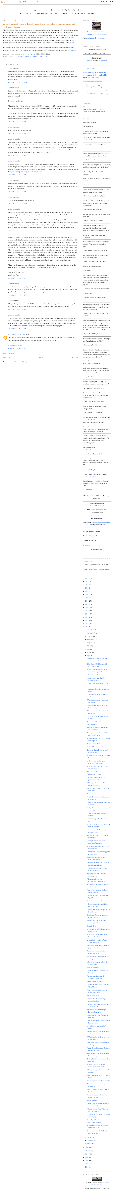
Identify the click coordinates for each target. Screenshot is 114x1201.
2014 (87, 614)
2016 (87, 607)
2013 (87, 617)
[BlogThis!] (42, 54)
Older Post (75, 357)
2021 (87, 591)
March (89, 1137)
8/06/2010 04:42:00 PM (17, 348)
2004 (87, 1164)
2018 (87, 601)
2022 (87, 588)
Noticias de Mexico (93, 967)
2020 (87, 594)
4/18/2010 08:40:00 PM (17, 295)
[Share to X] (45, 54)
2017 (87, 604)
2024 (87, 581)
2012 (87, 620)
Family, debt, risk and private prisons (98, 747)
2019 (87, 598)
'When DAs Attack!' (93, 1100)
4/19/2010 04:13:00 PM (17, 329)
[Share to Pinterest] (49, 54)
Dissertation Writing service (17, 334)
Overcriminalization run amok (96, 794)
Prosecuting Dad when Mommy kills (98, 1081)
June (88, 649)
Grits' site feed (101, 49)
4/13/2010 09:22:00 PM (17, 192)
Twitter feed (94, 477)
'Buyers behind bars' (93, 995)
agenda (72, 42)
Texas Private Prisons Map (95, 901)
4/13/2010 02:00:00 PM (17, 155)
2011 (87, 624)
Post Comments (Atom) (19, 362)
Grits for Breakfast (57, 9)
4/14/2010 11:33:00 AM (17, 204)
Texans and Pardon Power (95, 981)
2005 (87, 1160)
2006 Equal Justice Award (97, 506)
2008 (87, 1151)
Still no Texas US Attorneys (95, 675)
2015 (87, 611)
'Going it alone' (91, 926)
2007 (87, 1154)
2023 (87, 585)
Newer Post (7, 357)
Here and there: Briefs (94, 744)
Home (41, 357)
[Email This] (40, 54)
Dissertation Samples (14, 345)
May (88, 652)
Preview (89, 60)
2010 (87, 627)
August (89, 643)
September (90, 639)
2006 (87, 1157)
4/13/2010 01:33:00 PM (17, 122)
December (90, 630)
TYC (46, 56)
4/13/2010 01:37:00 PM (17, 134)
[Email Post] (38, 54)
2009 (87, 1148)
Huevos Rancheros (104, 569)
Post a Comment (8, 353)
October (90, 636)
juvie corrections (16, 56)
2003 (87, 1167)
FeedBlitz (104, 60)
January (89, 1143)
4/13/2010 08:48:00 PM (17, 175)
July (88, 646)
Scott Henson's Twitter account (95, 38)
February (90, 1140)
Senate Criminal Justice (34, 56)
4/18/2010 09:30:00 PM (17, 309)
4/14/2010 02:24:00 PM (17, 278)
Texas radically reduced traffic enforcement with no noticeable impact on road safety (95, 75)
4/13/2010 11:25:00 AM (17, 82)
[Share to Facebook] (47, 54)
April (89, 655)
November (90, 633)
